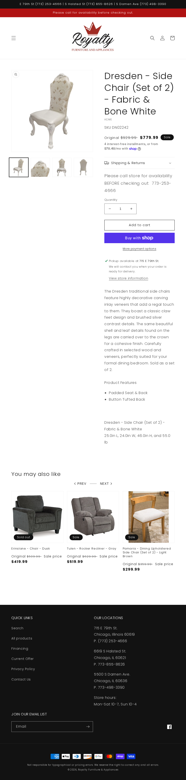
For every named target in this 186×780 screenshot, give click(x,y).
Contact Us (21, 679)
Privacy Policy (23, 669)
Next (104, 483)
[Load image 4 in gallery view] (83, 167)
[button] (14, 38)
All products (21, 638)
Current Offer (22, 658)
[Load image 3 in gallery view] (61, 167)
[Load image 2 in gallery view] (40, 167)
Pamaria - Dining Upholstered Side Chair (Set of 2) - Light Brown (147, 552)
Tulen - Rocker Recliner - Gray (91, 549)
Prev (81, 483)
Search (17, 628)
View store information (128, 278)
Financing (19, 648)
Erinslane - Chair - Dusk (30, 549)
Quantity (110, 200)
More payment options (139, 249)
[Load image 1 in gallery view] (18, 167)
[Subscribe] (88, 726)
